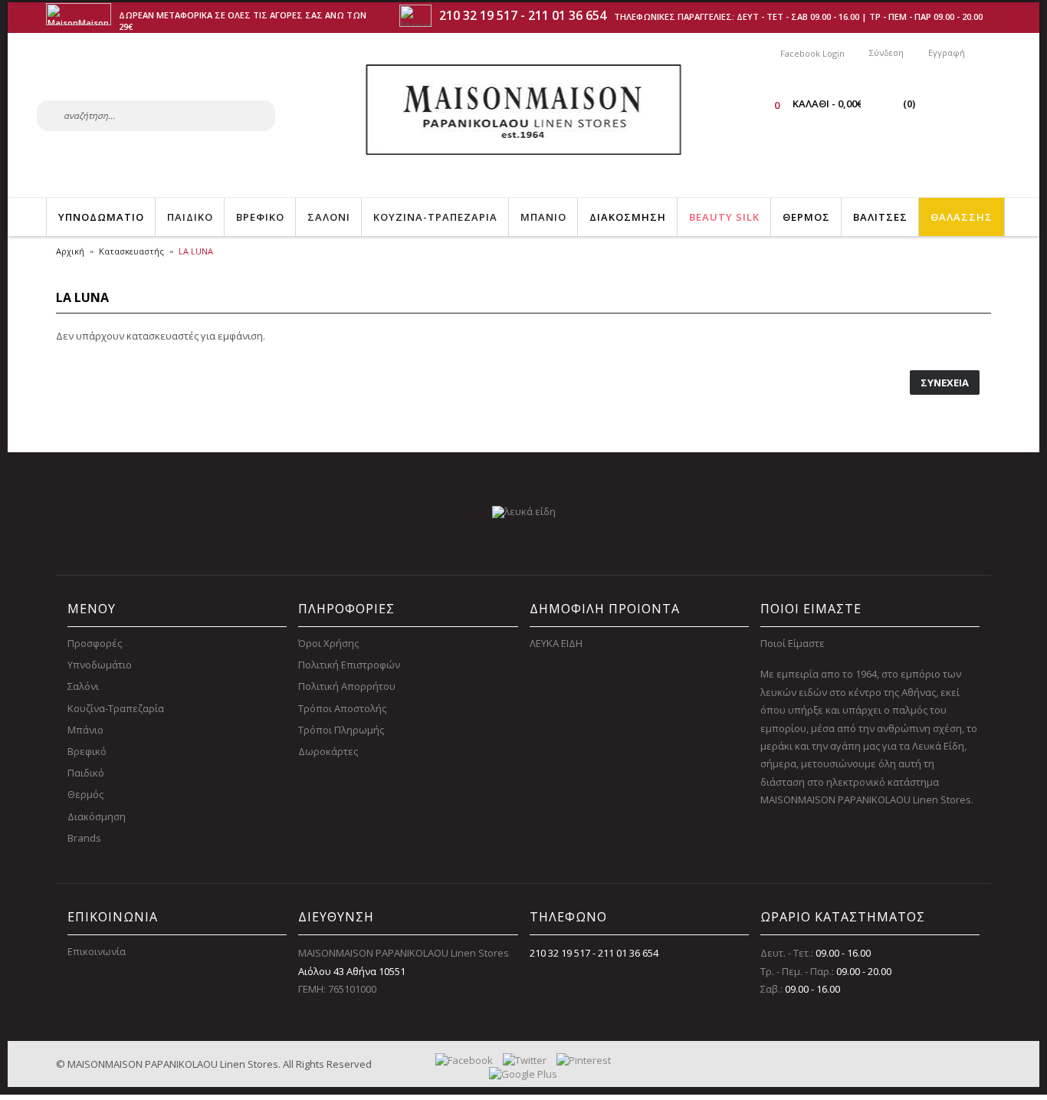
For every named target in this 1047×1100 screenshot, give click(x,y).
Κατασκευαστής (131, 251)
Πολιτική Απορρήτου (346, 686)
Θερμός (85, 794)
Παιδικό (85, 773)
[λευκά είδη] (524, 511)
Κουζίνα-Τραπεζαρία (115, 708)
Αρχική (70, 251)
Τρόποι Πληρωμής (341, 730)
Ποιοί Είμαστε (792, 643)
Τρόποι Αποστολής (342, 708)
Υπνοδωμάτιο (99, 664)
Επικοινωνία (96, 951)
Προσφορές (94, 643)
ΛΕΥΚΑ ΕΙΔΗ (556, 643)
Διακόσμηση (96, 816)
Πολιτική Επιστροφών (349, 664)
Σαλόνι (83, 686)
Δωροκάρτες (328, 751)
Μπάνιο (85, 730)
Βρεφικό (87, 751)
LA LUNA (196, 251)
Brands (84, 838)
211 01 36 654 (567, 15)
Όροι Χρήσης (328, 643)
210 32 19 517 (478, 15)
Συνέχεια (945, 382)
